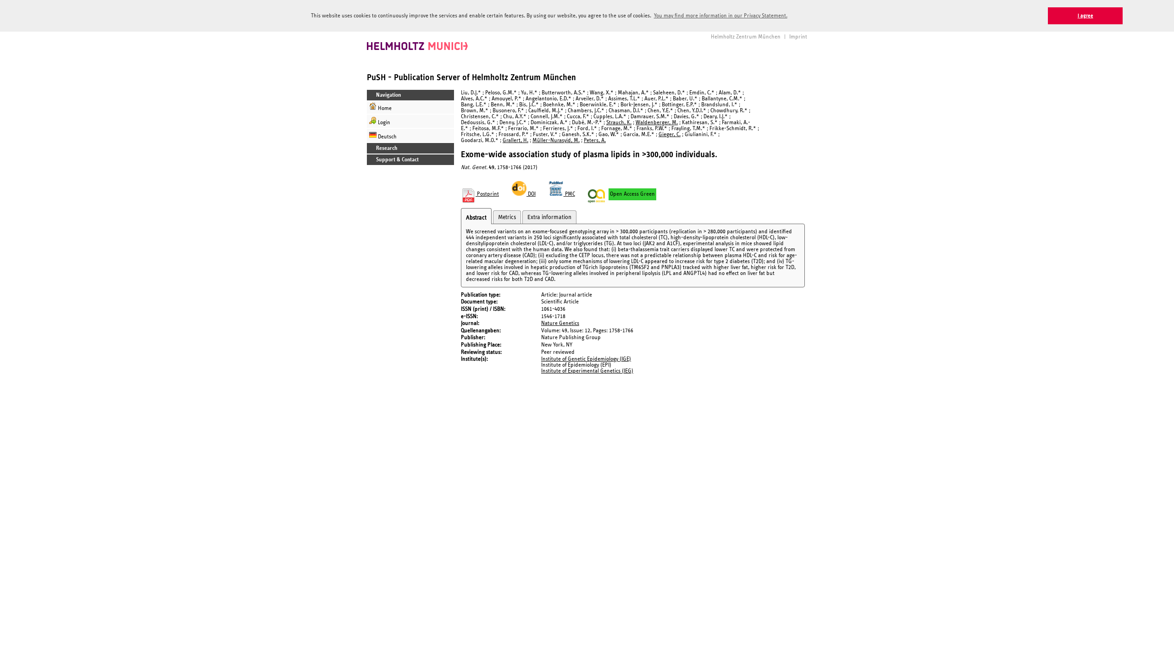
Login (383, 123)
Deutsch (387, 137)
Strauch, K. (618, 123)
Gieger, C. (670, 135)
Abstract (476, 217)
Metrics (507, 217)
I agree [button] (1085, 15)
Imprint (798, 37)
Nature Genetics (560, 323)
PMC (569, 194)
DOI (531, 194)
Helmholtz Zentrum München (746, 37)
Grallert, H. (515, 140)
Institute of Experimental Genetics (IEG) (587, 371)
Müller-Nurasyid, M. (556, 140)
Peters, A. (595, 140)
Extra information (549, 217)
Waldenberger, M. (657, 123)
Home (384, 108)
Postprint (487, 194)
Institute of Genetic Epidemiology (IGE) (586, 359)
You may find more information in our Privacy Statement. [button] (720, 16)
